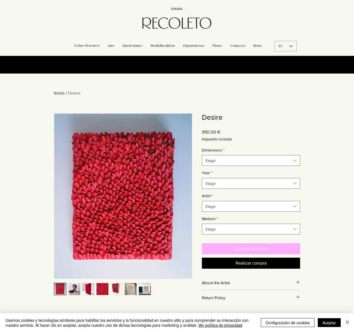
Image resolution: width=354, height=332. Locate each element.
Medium (210, 218)
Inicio (59, 93)
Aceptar (329, 322)
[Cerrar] (347, 323)
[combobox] (251, 160)
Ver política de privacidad (220, 325)
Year (207, 173)
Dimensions (213, 150)
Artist (207, 196)
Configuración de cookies (288, 322)
